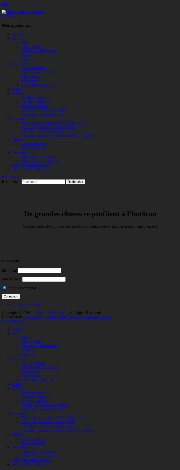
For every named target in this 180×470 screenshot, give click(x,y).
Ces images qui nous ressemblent (45, 110)
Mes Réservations (34, 97)
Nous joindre (20, 152)
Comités (27, 55)
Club (15, 38)
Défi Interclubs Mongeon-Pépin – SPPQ (50, 131)
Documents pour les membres (42, 114)
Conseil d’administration (39, 51)
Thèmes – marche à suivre (40, 72)
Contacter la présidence (38, 156)
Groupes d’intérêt (33, 68)
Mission (26, 43)
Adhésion (18, 140)
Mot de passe (11, 279)
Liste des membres (34, 106)
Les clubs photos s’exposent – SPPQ (48, 127)
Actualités (28, 59)
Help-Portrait (30, 81)
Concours (18, 118)
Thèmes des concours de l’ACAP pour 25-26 (54, 123)
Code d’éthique (32, 47)
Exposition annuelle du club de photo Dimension (57, 135)
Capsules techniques (36, 102)
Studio (16, 89)
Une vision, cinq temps (38, 85)
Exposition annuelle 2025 (30, 169)
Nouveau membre (34, 144)
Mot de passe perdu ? (27, 305)
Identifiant (9, 270)
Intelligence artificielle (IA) (31, 165)
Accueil (17, 34)
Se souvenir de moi (21, 288)
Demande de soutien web (39, 161)
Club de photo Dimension (49, 313)
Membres (18, 93)
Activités (17, 64)
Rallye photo (30, 76)
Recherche (10, 177)
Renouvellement (33, 148)
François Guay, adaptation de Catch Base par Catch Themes (67, 317)
